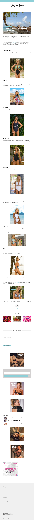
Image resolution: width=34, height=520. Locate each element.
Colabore (4, 499)
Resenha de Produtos (6, 506)
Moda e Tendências (8, 26)
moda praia (14, 42)
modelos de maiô (16, 282)
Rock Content (8, 518)
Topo (30, 518)
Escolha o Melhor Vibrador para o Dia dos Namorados (26, 324)
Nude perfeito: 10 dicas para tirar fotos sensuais (14, 417)
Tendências (18, 301)
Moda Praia (13, 301)
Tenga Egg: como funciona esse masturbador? (14, 420)
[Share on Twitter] (26, 31)
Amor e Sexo (5, 497)
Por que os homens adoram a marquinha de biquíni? (15, 423)
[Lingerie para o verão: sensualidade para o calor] (7, 319)
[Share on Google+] (27, 31)
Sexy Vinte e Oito (8, 31)
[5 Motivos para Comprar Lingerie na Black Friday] (17, 319)
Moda (8, 301)
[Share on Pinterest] (28, 31)
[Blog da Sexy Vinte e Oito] (17, 5)
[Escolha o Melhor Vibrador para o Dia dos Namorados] (27, 319)
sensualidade (14, 253)
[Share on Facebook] (25, 31)
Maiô (4, 301)
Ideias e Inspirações (6, 501)
